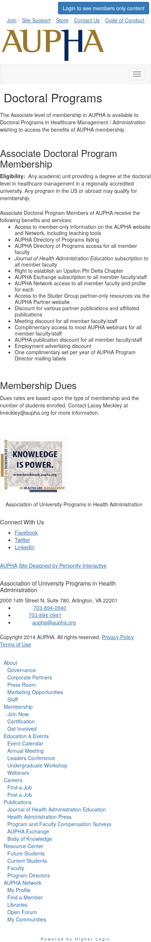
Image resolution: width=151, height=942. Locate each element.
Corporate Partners (29, 677)
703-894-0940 (49, 607)
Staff (12, 699)
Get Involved (22, 728)
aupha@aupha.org (54, 622)
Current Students (27, 860)
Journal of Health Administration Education (56, 809)
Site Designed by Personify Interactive (63, 565)
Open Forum (22, 912)
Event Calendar (25, 743)
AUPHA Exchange (28, 831)
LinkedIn (24, 547)
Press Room (21, 684)
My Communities (26, 919)
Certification (21, 721)
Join (11, 20)
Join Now (18, 714)
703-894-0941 (45, 615)
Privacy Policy (118, 637)
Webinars (18, 772)
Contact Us (87, 20)
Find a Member (25, 897)
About (10, 662)
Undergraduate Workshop (37, 765)
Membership (18, 706)
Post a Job (19, 794)
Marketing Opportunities (35, 692)
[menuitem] (13, 19)
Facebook (26, 532)
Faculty (15, 868)
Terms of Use (15, 644)
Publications (18, 802)
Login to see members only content (103, 8)
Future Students (26, 853)
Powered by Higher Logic (76, 939)
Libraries (17, 904)
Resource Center (23, 846)
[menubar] (77, 19)
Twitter (22, 539)
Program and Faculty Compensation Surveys (59, 824)
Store (62, 20)
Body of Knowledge (29, 838)
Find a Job (19, 787)
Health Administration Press (39, 816)
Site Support (36, 20)
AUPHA (8, 565)
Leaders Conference (31, 758)
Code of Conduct (124, 20)
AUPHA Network (22, 882)
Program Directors (28, 875)
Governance (21, 670)
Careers (13, 780)
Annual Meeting (25, 750)
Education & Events (26, 736)
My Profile (18, 890)
